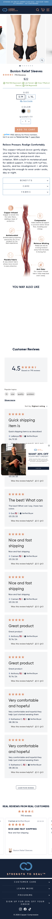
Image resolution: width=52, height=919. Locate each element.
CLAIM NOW (38, 468)
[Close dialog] (49, 445)
